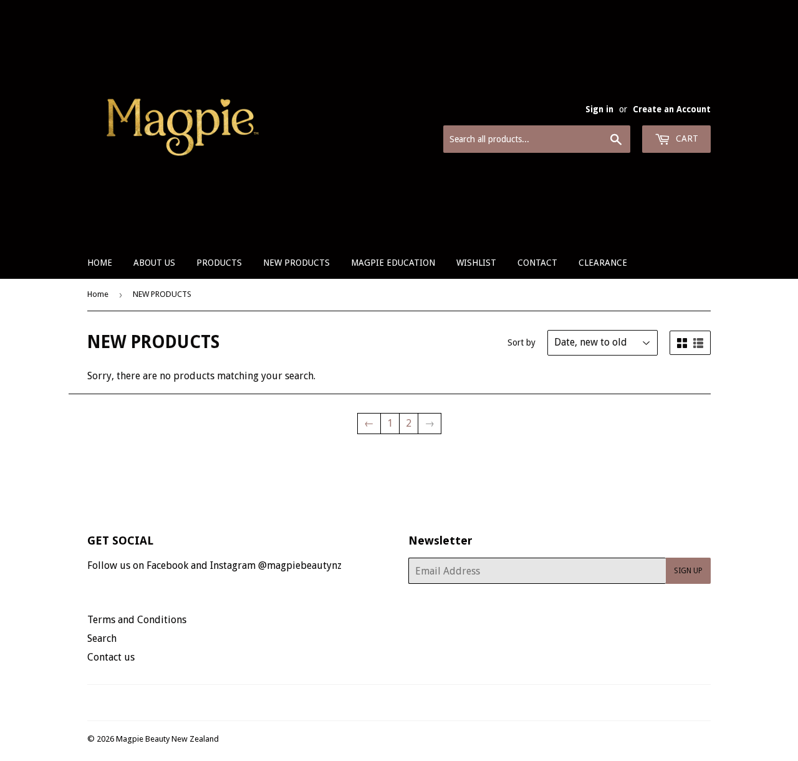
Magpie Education (393, 263)
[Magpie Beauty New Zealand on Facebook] (385, 703)
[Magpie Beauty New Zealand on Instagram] (407, 703)
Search (102, 638)
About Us (154, 263)
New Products (296, 263)
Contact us (111, 657)
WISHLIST (476, 263)
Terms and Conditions (136, 620)
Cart (685, 138)
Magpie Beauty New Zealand (167, 739)
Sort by (521, 342)
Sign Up (688, 570)
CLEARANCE (603, 263)
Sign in (599, 109)
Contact (537, 263)
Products (219, 263)
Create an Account (672, 109)
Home (99, 263)
